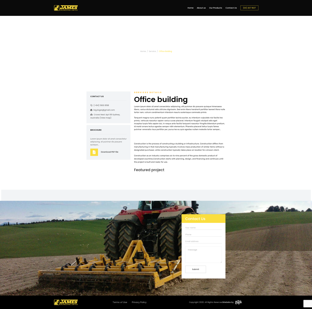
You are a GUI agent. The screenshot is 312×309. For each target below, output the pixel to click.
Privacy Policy (139, 302)
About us (201, 7)
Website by (228, 302)
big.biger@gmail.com (104, 110)
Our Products (215, 7)
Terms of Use (120, 302)
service (152, 51)
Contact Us (231, 7)
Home (190, 7)
